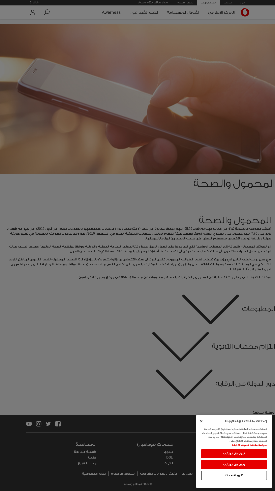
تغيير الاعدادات (234, 475)
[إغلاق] (201, 421)
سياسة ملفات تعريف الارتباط (249, 444)
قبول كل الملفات (234, 453)
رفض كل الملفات (234, 464)
